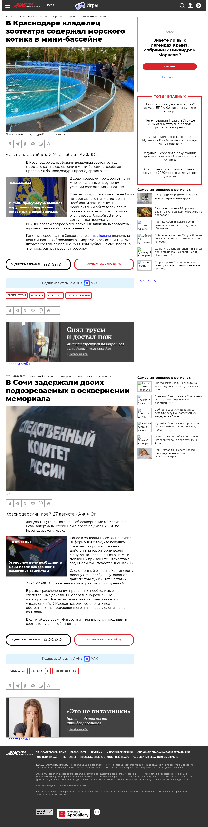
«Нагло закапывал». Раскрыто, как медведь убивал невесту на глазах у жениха (177, 386)
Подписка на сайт (47, 757)
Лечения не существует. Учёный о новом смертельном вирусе (176, 196)
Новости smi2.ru (19, 364)
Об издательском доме (51, 752)
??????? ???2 (147, 281)
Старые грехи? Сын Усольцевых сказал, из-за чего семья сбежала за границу (177, 265)
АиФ (8, 493)
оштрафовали (100, 236)
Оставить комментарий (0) (104, 264)
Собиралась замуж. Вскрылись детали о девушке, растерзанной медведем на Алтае (176, 413)
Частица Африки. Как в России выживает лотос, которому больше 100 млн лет (177, 225)
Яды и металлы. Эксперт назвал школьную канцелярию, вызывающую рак (175, 453)
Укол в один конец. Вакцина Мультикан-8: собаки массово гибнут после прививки (169, 140)
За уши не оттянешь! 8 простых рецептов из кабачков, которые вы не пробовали (178, 211)
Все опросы (169, 77)
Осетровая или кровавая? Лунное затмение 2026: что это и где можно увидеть (170, 173)
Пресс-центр (78, 752)
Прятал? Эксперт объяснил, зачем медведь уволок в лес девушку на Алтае (176, 440)
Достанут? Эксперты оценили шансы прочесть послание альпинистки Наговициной (178, 252)
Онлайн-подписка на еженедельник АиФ (163, 752)
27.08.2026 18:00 (16, 376)
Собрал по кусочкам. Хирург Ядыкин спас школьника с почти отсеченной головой (178, 238)
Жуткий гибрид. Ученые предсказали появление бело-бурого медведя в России (178, 426)
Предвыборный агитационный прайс (104, 757)
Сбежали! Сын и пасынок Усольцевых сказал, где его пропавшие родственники (178, 399)
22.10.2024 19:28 (15, 16)
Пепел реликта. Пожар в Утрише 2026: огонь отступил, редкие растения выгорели (170, 124)
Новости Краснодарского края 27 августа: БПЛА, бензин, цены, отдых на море (169, 108)
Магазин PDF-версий (120, 752)
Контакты (69, 757)
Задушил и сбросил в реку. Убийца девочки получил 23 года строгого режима (170, 156)
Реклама (96, 752)
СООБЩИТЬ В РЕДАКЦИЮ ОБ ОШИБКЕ (155, 757)
